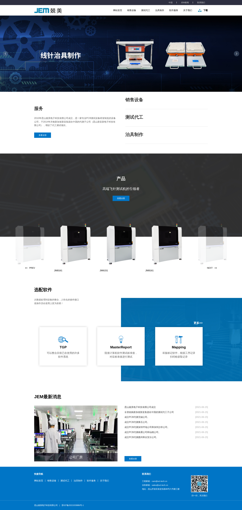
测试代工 (145, 10)
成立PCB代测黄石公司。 (137, 422)
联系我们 (201, 2)
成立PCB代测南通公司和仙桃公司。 (143, 432)
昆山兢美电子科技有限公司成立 (140, 407)
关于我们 (187, 10)
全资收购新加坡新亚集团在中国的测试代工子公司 (149, 412)
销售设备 (131, 10)
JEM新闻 (185, 2)
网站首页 (117, 10)
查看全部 (42, 135)
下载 (205, 10)
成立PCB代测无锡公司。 (137, 417)
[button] (5, 53)
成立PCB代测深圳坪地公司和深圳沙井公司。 (147, 427)
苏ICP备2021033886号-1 (73, 505)
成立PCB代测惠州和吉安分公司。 (141, 437)
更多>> (198, 322)
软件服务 (173, 10)
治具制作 (159, 10)
